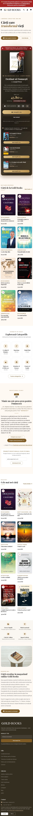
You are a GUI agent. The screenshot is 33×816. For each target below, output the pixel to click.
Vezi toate (28, 189)
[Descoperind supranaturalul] (8, 301)
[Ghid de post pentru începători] (24, 563)
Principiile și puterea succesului (23, 220)
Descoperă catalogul (11, 711)
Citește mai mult (16, 437)
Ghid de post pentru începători (22, 578)
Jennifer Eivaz (21, 250)
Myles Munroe (5, 217)
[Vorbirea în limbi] (8, 563)
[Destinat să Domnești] (16, 62)
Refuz (12, 813)
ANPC (2, 793)
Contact (3, 764)
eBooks (3, 785)
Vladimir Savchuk (22, 575)
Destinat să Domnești (16, 78)
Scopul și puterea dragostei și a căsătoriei (7, 220)
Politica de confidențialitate (16, 810)
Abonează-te (16, 740)
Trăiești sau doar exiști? (23, 610)
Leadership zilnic (5, 252)
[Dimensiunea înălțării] (8, 532)
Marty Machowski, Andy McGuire (24, 512)
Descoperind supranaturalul (5, 316)
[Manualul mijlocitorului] (24, 237)
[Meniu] (1, 9)
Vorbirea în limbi (5, 577)
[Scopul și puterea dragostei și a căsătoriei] (8, 205)
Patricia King (5, 575)
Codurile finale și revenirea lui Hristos (8, 610)
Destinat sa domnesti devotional (22, 445)
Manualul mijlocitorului (23, 252)
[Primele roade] (24, 532)
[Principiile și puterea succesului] (24, 205)
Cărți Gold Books (5, 782)
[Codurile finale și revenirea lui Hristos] (8, 595)
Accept (4, 813)
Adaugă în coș (17, 112)
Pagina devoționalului (16, 440)
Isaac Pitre (4, 544)
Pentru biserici (4, 777)
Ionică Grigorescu (6, 250)
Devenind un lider (22, 315)
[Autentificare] (27, 9)
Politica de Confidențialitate (8, 762)
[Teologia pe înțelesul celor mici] (24, 499)
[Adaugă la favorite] (3, 196)
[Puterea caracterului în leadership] (24, 268)
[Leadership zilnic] (8, 237)
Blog (2, 790)
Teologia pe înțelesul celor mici (24, 514)
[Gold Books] (12, 9)
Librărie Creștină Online (11, 18)
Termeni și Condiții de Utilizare (8, 759)
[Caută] (23, 9)
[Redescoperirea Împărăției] (8, 268)
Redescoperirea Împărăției (5, 283)
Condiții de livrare (5, 754)
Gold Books (25, 38)
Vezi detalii (16, 117)
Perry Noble (4, 608)
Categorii (3, 787)
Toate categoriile (15, 376)
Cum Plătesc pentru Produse (8, 756)
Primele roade (21, 546)
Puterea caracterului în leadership (23, 283)
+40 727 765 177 (7, 805)
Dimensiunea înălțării (6, 546)
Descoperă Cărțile (10, 38)
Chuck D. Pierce (22, 544)
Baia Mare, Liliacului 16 (8, 802)
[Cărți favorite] (30, 9)
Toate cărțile (27, 483)
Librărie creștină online (6, 774)
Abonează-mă (16, 463)
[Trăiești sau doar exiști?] (24, 595)
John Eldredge (21, 608)
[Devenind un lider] (24, 301)
